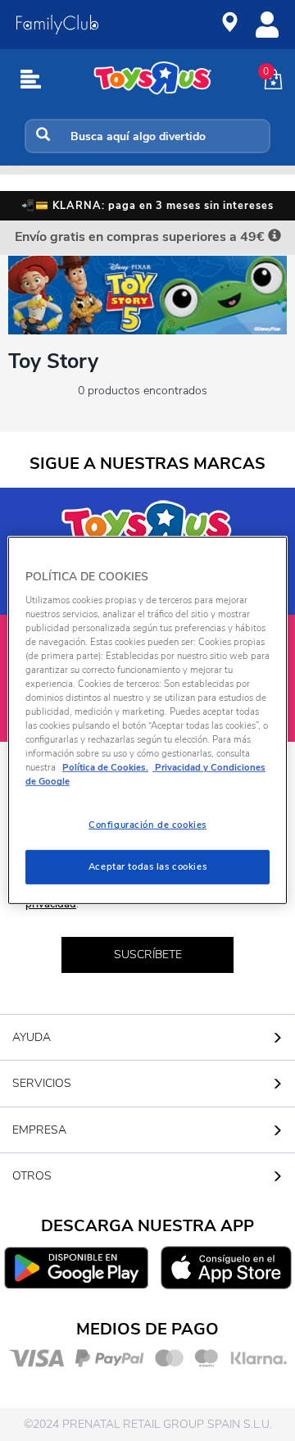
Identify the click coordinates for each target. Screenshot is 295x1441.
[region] (147, 720)
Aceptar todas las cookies (147, 866)
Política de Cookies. (105, 767)
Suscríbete (148, 954)
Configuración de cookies (147, 824)
